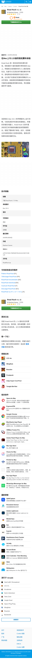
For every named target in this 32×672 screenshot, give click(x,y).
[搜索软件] (26, 2)
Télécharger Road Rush (9, 276)
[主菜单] (30, 2)
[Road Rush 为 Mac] (3, 12)
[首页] (2, 6)
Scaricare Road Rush (8, 286)
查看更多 (16, 619)
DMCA (19, 644)
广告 (2, 637)
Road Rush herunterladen (9, 279)
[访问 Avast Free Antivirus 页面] (16, 18)
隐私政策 (19, 637)
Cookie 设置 (20, 647)
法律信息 (19, 640)
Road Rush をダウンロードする (11, 292)
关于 (2, 630)
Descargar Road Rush (8, 289)
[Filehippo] (6, 2)
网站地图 (4, 640)
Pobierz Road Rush (7, 273)
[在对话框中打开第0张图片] (15, 149)
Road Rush (14, 10)
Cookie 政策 (20, 633)
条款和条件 (20, 630)
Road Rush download (8, 282)
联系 (2, 633)
